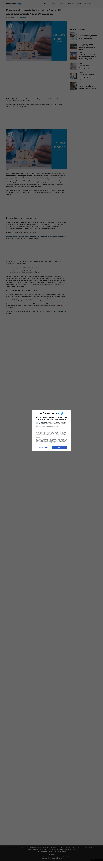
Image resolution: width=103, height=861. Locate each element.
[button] (51, 430)
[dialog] (51, 430)
